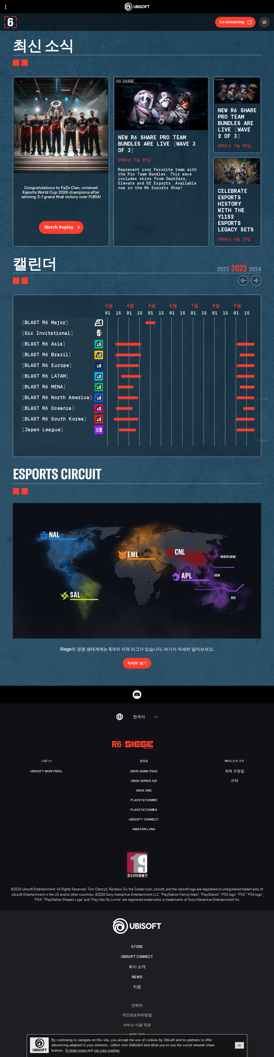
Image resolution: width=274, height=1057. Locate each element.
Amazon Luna (143, 829)
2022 (223, 269)
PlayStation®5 (144, 800)
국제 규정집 (234, 771)
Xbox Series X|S (144, 781)
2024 (255, 269)
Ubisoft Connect (137, 957)
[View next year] (256, 284)
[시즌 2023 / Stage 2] (247, 344)
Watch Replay (58, 227)
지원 (137, 987)
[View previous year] (243, 284)
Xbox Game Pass (144, 771)
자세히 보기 (137, 662)
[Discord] (137, 694)
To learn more (76, 1050)
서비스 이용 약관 (137, 1024)
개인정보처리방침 (137, 1014)
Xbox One (144, 790)
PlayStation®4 (143, 810)
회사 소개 (137, 967)
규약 (234, 781)
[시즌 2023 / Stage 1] (150, 323)
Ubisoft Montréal (46, 771)
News (137, 977)
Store (137, 947)
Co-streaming (231, 21)
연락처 (137, 1005)
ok (239, 1045)
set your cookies (107, 1050)
